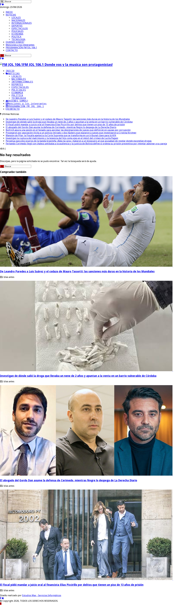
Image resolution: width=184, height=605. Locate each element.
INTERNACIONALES (22, 23)
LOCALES (16, 17)
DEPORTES (17, 25)
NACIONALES (18, 20)
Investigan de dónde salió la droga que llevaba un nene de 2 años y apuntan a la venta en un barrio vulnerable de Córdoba (69, 121)
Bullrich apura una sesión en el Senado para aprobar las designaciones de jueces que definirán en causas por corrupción (68, 130)
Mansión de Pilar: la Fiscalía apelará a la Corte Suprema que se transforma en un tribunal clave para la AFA (61, 135)
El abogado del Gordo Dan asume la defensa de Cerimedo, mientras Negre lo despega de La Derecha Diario (61, 127)
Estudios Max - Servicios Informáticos (41, 595)
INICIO (9, 12)
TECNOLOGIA (18, 39)
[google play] (3, 4)
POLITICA (16, 36)
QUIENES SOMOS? (15, 42)
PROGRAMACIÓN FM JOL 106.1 (21, 47)
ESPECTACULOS (20, 28)
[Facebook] (0, 4)
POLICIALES (17, 31)
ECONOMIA (17, 34)
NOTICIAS (11, 14)
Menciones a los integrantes (20, 45)
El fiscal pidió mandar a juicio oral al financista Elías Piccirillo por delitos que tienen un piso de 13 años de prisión (65, 124)
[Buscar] (2, 1)
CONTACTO (12, 50)
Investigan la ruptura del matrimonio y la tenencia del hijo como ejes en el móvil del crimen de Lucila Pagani (62, 138)
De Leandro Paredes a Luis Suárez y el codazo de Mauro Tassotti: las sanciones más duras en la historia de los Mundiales (68, 119)
